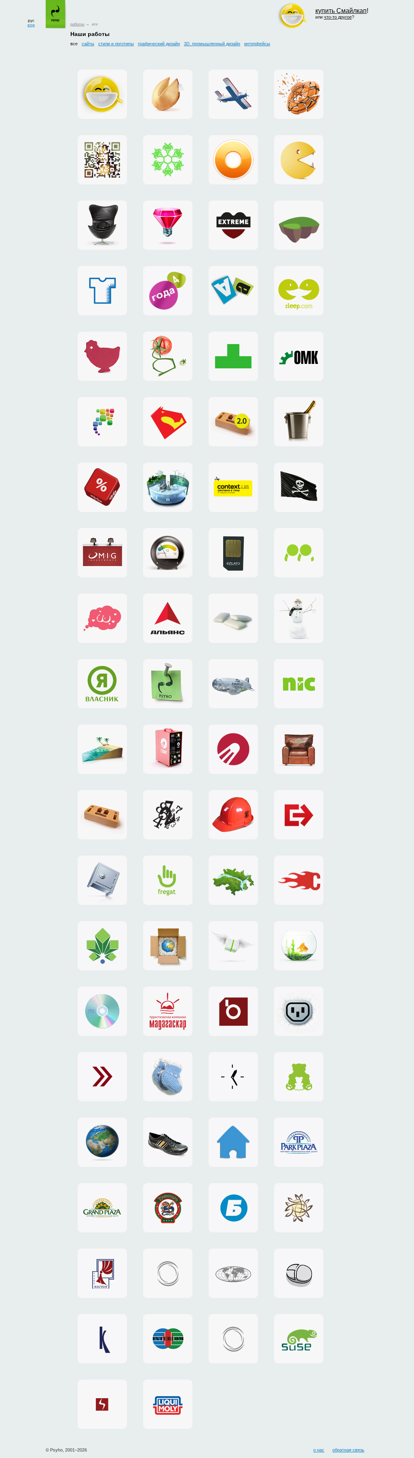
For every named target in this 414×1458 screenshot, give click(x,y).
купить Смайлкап (341, 10)
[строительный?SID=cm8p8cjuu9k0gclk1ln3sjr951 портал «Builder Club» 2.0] (233, 421)
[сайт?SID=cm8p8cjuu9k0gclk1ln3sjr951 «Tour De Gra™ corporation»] (298, 749)
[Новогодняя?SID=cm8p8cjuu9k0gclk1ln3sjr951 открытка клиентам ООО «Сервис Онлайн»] (167, 159)
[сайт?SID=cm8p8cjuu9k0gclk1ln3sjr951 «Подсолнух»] (298, 1207)
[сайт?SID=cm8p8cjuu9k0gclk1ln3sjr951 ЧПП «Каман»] (167, 1142)
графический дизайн (159, 43)
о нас (318, 1449)
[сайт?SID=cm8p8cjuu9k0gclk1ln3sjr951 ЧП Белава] (233, 1207)
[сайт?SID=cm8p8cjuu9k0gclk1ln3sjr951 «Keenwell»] (102, 1338)
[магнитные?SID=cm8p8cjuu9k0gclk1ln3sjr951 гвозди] (167, 683)
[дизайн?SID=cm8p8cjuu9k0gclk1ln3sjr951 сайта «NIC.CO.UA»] (102, 1142)
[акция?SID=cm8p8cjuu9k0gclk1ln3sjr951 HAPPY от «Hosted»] (233, 945)
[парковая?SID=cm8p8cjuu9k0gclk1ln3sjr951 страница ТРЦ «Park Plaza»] (298, 1142)
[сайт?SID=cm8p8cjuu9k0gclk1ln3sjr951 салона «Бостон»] (102, 1273)
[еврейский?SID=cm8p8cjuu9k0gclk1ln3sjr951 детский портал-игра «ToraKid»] (298, 225)
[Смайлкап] (102, 94)
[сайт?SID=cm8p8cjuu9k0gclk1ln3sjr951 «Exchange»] (102, 1076)
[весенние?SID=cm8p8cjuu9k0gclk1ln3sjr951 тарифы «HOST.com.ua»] (298, 880)
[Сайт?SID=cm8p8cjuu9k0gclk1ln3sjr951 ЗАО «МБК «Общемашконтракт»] (298, 356)
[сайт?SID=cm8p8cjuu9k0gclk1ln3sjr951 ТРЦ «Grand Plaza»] (102, 1207)
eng (31, 25)
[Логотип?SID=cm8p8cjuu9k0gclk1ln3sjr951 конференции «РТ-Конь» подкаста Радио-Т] (167, 421)
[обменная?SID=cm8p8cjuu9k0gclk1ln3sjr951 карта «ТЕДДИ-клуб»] (167, 1076)
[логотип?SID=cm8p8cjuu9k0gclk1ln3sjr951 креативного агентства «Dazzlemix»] (167, 225)
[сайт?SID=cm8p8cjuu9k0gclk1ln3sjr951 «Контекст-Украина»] (233, 1076)
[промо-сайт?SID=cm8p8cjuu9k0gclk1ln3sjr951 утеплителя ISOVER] (167, 552)
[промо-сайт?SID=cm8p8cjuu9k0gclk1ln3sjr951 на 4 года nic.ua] (167, 290)
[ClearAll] (233, 618)
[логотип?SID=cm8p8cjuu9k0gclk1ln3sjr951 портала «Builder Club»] (233, 814)
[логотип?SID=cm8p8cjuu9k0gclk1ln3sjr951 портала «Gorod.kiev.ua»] (102, 945)
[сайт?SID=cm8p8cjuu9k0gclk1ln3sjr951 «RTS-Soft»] (102, 1011)
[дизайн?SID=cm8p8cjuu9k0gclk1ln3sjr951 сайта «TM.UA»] (298, 945)
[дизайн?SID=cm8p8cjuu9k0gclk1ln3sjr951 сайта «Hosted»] (298, 1011)
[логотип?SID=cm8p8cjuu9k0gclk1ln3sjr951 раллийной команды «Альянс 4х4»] (167, 618)
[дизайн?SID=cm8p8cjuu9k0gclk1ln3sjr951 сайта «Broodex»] (233, 1011)
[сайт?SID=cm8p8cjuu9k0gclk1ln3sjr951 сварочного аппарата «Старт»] (167, 749)
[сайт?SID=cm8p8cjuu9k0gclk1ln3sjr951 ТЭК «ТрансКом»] (233, 1273)
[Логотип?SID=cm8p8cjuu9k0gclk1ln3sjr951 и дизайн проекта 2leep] (298, 290)
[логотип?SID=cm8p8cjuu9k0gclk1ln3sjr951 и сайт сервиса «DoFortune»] (167, 94)
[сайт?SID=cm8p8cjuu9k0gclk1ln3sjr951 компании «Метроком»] (233, 880)
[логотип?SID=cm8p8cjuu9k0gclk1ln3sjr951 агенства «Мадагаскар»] (167, 1011)
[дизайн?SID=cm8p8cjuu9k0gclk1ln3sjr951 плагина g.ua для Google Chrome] (233, 159)
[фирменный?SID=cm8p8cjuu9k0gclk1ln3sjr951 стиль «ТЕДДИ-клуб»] (298, 1076)
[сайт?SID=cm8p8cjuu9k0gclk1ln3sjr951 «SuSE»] (298, 1338)
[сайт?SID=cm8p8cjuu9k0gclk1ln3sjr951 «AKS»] (167, 1404)
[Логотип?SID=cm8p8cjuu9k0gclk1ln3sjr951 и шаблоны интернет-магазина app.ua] (102, 421)
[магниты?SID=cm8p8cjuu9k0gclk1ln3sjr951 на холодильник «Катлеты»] (233, 290)
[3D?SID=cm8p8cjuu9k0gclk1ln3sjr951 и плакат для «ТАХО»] (298, 94)
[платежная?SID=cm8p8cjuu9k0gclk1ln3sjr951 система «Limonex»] (167, 945)
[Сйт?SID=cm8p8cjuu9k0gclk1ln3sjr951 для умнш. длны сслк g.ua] (167, 356)
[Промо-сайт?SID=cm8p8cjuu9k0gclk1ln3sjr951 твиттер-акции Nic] (102, 487)
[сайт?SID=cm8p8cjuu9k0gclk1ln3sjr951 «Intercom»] (167, 1338)
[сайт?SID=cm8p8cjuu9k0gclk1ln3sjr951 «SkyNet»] (102, 1404)
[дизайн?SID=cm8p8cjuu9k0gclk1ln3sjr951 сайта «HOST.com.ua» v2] (233, 1338)
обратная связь (348, 1449)
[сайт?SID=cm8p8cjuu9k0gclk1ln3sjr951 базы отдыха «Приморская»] (298, 618)
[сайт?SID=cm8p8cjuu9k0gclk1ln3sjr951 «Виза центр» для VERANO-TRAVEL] (298, 487)
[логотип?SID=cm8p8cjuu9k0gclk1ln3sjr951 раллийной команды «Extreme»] (233, 225)
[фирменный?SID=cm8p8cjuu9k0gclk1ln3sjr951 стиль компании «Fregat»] (167, 880)
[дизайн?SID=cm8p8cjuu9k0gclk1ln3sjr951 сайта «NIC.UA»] (298, 683)
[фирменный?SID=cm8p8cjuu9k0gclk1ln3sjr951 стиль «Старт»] (233, 749)
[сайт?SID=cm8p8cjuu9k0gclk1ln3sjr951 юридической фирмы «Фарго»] (233, 683)
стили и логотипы (116, 43)
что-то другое (338, 17)
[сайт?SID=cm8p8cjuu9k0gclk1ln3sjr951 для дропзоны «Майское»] (233, 94)
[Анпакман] (298, 159)
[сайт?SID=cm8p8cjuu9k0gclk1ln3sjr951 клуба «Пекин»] (167, 1207)
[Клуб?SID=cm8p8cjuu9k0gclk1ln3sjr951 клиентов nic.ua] (102, 356)
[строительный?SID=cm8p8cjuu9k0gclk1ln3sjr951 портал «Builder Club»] (102, 814)
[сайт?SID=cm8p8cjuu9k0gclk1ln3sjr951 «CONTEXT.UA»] (233, 487)
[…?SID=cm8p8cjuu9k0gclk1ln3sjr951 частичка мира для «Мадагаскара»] (102, 749)
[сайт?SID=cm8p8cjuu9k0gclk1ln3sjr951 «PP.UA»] (298, 552)
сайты (88, 43)
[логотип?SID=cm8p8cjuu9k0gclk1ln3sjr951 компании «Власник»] (102, 683)
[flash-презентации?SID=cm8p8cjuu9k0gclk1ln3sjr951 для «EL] (233, 552)
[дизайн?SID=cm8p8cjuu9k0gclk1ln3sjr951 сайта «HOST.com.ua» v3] (167, 1273)
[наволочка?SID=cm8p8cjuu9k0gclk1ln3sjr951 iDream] (102, 618)
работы (77, 24)
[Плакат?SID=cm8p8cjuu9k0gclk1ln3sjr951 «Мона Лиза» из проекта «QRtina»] (102, 159)
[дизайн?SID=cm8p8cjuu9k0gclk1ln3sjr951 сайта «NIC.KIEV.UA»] (102, 880)
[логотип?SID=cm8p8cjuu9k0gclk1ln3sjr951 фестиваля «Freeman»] (167, 814)
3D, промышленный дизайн (212, 43)
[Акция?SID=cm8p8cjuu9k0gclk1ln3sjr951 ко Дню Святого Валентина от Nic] (298, 421)
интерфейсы (257, 43)
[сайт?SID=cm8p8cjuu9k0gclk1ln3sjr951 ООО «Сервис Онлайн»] (233, 1142)
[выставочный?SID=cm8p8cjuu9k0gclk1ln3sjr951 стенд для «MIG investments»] (102, 552)
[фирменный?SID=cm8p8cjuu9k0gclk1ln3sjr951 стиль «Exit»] (298, 814)
